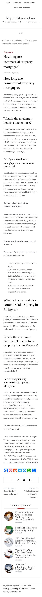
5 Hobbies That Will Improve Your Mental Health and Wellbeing (26, 541)
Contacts (17, 3)
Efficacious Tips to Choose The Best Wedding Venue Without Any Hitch (24, 516)
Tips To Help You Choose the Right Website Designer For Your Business (26, 554)
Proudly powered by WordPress (15, 589)
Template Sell (15, 592)
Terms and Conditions (21, 7)
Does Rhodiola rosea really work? (11, 492)
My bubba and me (21, 18)
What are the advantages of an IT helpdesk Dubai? (24, 567)
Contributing (8, 52)
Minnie (16, 73)
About (8, 3)
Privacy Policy (29, 3)
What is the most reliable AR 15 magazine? (31, 494)
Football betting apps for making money (26, 529)
